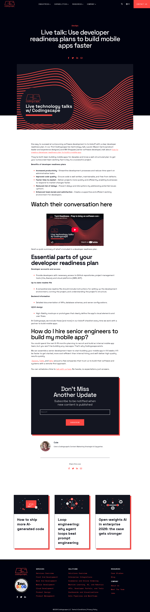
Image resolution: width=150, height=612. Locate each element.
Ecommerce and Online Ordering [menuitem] (83, 581)
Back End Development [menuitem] (46, 581)
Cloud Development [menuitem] (45, 588)
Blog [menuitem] (113, 577)
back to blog (75, 21)
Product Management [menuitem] (45, 596)
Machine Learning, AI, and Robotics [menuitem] (86, 584)
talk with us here (63, 369)
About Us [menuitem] (115, 585)
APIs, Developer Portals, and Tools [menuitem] (86, 588)
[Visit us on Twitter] (21, 597)
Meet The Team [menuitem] (117, 589)
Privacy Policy (92, 609)
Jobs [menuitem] (113, 593)
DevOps (75, 25)
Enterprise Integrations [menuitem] (80, 577)
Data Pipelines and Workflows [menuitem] (82, 596)
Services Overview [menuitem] (45, 573)
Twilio (41, 361)
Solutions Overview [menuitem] (77, 573)
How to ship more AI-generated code (30, 524)
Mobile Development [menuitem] (45, 584)
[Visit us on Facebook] (17, 597)
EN (129, 4)
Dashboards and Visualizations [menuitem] (83, 592)
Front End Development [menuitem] (47, 577)
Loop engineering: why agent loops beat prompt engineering (68, 531)
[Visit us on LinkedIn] (25, 597)
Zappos (35, 361)
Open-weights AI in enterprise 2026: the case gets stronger (113, 526)
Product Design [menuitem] (43, 592)
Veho (51, 361)
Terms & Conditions (79, 609)
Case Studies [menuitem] (117, 573)
